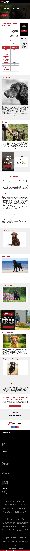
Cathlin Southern (21, 159)
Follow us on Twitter (5, 481)
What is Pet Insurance (4, 455)
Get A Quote (15, 550)
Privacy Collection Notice (5, 493)
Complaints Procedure (4, 494)
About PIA (3, 446)
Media (2, 447)
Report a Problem (4, 495)
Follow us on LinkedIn (5, 485)
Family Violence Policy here (8, 548)
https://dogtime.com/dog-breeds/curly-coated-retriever (15, 415)
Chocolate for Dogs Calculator (5, 463)
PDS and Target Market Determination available (12, 543)
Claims (2, 445)
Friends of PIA (3, 462)
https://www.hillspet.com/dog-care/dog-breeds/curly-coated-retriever (15, 416)
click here (22, 530)
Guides (2, 460)
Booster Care (3, 441)
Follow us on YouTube (5, 484)
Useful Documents (4, 490)
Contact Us (3, 470)
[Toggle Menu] (28, 4)
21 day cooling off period (5, 443)
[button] (12, 427)
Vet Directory (3, 461)
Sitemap (3, 448)
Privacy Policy (3, 492)
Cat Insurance (3, 437)
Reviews (3, 444)
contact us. (26, 548)
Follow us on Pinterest (5, 482)
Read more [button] (21, 166)
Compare (3, 435)
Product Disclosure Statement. (20, 519)
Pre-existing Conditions (4, 442)
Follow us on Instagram (5, 483)
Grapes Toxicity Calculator (5, 464)
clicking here (23, 501)
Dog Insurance (3, 436)
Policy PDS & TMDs (4, 491)
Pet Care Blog (3, 454)
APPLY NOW (3, 471)
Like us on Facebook (5, 480)
